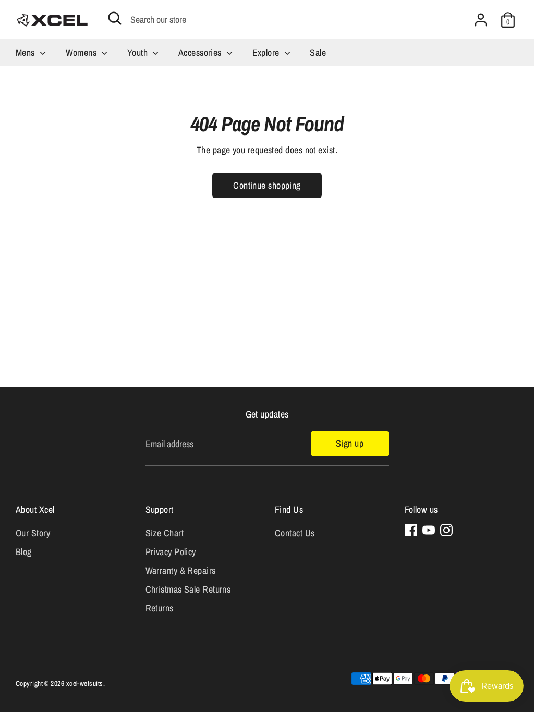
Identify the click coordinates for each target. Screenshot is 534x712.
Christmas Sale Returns (188, 589)
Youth (138, 52)
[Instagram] (446, 530)
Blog (24, 551)
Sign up (349, 443)
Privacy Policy (170, 551)
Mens (26, 52)
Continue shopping (267, 185)
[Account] (480, 19)
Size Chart (164, 532)
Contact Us (295, 532)
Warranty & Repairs (180, 570)
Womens (82, 52)
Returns (159, 608)
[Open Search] (114, 18)
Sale (318, 52)
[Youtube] (428, 530)
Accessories (201, 52)
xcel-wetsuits (84, 683)
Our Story (33, 532)
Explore (267, 52)
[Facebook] (411, 530)
